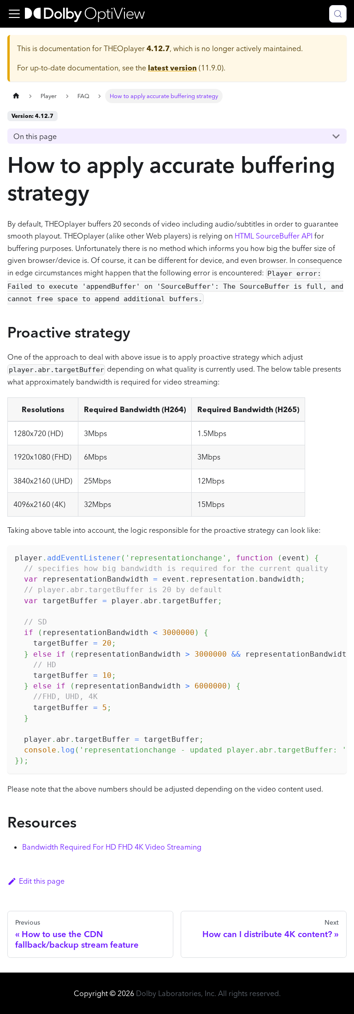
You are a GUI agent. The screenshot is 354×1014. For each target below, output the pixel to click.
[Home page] (16, 96)
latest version (172, 67)
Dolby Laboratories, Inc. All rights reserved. (208, 993)
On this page (35, 136)
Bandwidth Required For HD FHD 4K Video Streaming (111, 846)
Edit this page (42, 881)
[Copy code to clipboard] (335, 557)
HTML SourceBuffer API (274, 235)
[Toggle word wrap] (318, 557)
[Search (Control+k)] (338, 14)
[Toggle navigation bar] (14, 14)
